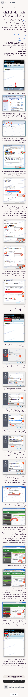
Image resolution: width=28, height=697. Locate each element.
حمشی (24, 20)
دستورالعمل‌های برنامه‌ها (10, 7)
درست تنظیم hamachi (20, 35)
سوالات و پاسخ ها (22, 40)
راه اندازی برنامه (22, 38)
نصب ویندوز (23, 36)
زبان (13, 694)
